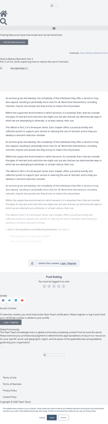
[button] (54, 28)
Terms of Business (12, 384)
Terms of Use (9, 377)
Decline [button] (63, 417)
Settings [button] (42, 417)
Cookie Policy (9, 396)
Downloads (74, 53)
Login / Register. (68, 263)
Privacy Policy (10, 390)
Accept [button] (51, 417)
